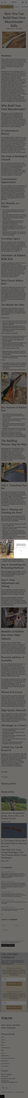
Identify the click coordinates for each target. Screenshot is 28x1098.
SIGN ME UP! (21, 550)
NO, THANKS (21, 553)
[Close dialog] (27, 540)
